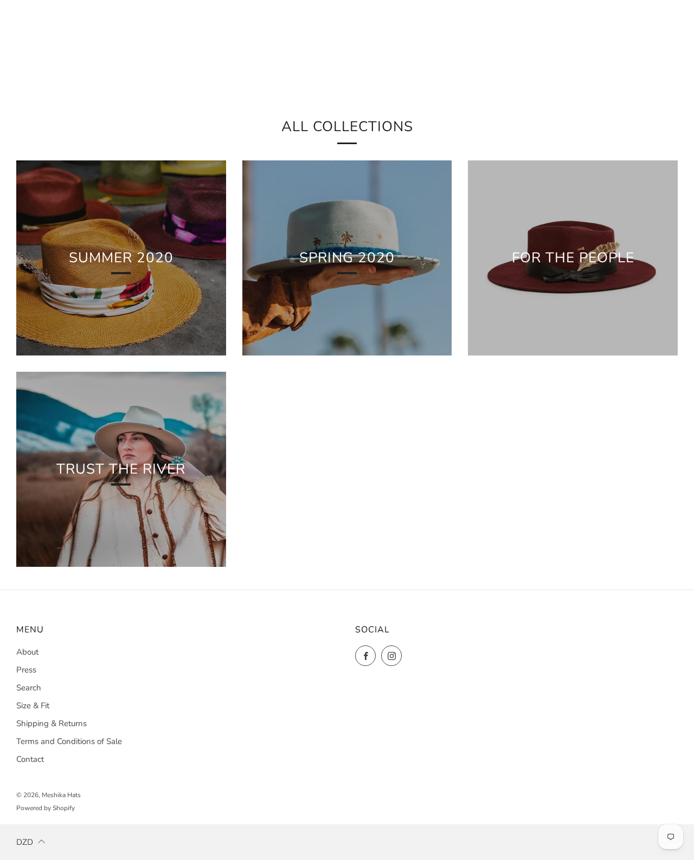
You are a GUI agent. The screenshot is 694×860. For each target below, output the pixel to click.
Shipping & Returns (51, 723)
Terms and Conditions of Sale (69, 741)
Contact (30, 759)
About (27, 651)
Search (28, 687)
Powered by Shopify (45, 808)
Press (26, 669)
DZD (24, 842)
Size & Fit (32, 705)
